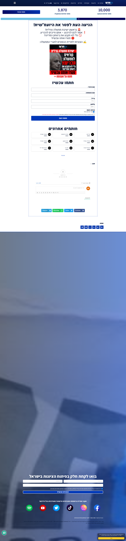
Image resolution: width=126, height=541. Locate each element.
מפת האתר (93, 518)
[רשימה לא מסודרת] (48, 193)
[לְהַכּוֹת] (44, 193)
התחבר (37, 183)
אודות (101, 3)
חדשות (93, 3)
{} (55, 192)
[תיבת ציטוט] (50, 193)
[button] (79, 210)
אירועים (73, 3)
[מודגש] (37, 193)
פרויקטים (66, 3)
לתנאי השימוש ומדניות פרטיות (81, 518)
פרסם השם (91, 110)
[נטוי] (39, 193)
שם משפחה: (90, 93)
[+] (57, 192)
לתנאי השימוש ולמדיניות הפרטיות (50, 114)
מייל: (93, 98)
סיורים (80, 3)
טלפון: (92, 104)
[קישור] (54, 193)
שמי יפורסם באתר (88, 112)
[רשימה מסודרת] (46, 193)
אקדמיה (86, 3)
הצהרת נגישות (99, 518)
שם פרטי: (91, 87)
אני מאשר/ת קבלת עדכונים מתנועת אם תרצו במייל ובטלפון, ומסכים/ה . (67, 114)
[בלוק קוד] (52, 193)
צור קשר (56, 3)
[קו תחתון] (41, 193)
